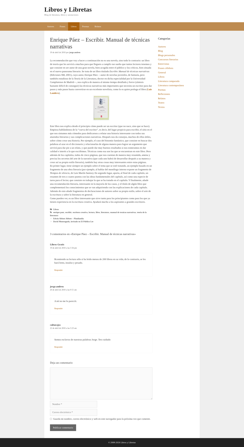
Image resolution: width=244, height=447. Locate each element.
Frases (62, 26)
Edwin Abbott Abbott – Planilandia (68, 218)
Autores (50, 26)
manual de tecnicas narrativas (123, 212)
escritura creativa (80, 212)
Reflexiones (164, 94)
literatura (105, 212)
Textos (161, 107)
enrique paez (58, 212)
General (162, 72)
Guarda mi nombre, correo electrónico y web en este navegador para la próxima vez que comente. (102, 419)
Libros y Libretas (68, 9)
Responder (58, 270)
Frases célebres (165, 68)
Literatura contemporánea (171, 85)
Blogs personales (166, 55)
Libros (74, 26)
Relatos (98, 26)
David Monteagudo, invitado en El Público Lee (73, 221)
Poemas (85, 26)
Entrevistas (163, 64)
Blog (160, 51)
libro (98, 212)
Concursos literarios (168, 59)
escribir (68, 212)
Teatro (161, 102)
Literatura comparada (168, 81)
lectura (92, 212)
